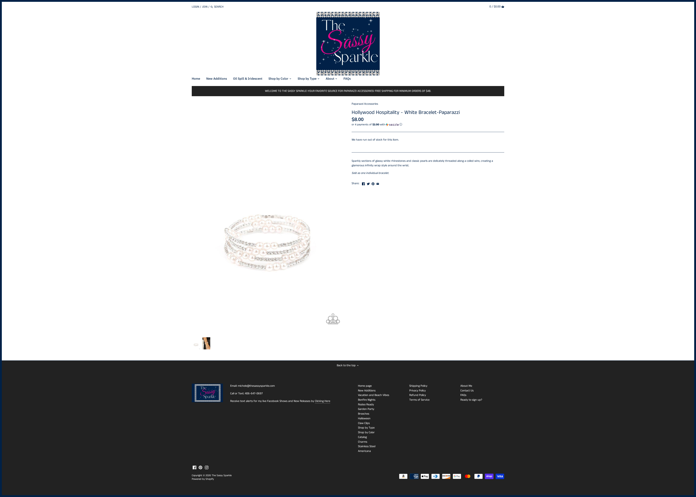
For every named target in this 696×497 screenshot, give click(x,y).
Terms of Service (419, 400)
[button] (428, 124)
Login (195, 7)
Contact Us (467, 391)
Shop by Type (366, 428)
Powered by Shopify (203, 479)
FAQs (463, 395)
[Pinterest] (200, 467)
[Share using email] (377, 183)
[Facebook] (194, 467)
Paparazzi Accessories (365, 104)
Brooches (363, 414)
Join (205, 7)
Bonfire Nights (366, 400)
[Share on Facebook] (363, 183)
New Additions (367, 391)
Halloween (364, 418)
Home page (365, 386)
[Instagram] (206, 467)
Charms (362, 442)
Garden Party (366, 409)
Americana (364, 451)
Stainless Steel (366, 446)
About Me (466, 386)
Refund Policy (417, 395)
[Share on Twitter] (368, 183)
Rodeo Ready (366, 404)
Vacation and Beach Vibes (373, 395)
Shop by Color (366, 432)
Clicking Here (322, 401)
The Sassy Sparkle (222, 475)
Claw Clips (364, 423)
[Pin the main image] (373, 183)
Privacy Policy (417, 391)
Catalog (362, 437)
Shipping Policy (418, 386)
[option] (196, 343)
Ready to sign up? (471, 400)
